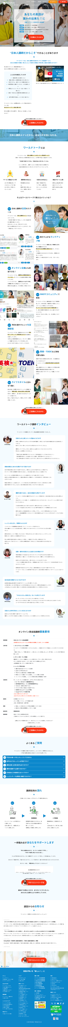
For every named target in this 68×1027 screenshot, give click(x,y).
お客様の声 (6, 988)
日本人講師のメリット (7, 987)
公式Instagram (54, 977)
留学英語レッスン (22, 1013)
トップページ (6, 977)
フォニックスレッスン (23, 1001)
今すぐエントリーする (36, 882)
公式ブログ (45, 1)
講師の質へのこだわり (7, 990)
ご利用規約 (37, 993)
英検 (51, 988)
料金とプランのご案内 (7, 1013)
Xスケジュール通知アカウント (56, 980)
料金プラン (46, 5)
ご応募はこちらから (36, 37)
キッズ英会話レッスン (23, 994)
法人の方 (28, 1)
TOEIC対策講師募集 (39, 983)
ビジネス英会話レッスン (23, 1003)
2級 (23, 988)
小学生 (51, 989)
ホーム (1, 966)
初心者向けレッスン (23, 985)
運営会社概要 (37, 998)
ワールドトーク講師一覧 (8, 996)
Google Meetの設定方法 (8, 1004)
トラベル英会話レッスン (23, 1006)
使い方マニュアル (22, 977)
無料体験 (64, 1)
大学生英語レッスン (23, 1000)
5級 (29, 988)
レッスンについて (36, 5)
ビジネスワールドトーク (55, 994)
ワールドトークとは (7, 985)
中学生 (54, 989)
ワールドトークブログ (55, 986)
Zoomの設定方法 (7, 1005)
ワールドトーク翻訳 (55, 998)
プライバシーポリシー (39, 994)
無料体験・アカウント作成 (8, 979)
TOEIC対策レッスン (23, 990)
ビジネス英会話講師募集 (39, 986)
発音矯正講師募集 (38, 985)
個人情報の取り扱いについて (40, 995)
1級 (19, 988)
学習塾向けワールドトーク (56, 995)
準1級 (21, 988)
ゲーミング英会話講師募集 (40, 988)
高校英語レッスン (22, 998)
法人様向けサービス (23, 1010)
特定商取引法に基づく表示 (40, 997)
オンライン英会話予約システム (56, 1000)
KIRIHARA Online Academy (56, 997)
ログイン (54, 1)
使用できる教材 (6, 1007)
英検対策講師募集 (38, 982)
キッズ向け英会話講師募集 (40, 979)
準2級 (25, 988)
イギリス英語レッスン (23, 1009)
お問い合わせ (21, 980)
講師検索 (26, 5)
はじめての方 (15, 5)
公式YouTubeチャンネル (55, 982)
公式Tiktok (53, 983)
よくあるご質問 (22, 979)
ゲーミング (58, 989)
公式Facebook (54, 985)
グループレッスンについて (24, 1016)
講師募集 (39, 1)
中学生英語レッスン (23, 997)
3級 (26, 988)
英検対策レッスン (22, 987)
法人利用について (7, 991)
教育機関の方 (33, 1)
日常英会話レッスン (23, 1004)
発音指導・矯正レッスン (23, 991)
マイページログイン (7, 980)
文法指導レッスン (22, 992)
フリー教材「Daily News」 (8, 1008)
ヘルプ (54, 5)
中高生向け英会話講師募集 (40, 980)
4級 (28, 988)
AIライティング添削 (22, 1014)
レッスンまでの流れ (7, 1002)
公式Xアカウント (54, 979)
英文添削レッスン (22, 1007)
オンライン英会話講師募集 (40, 977)
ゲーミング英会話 (22, 1012)
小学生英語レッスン (23, 995)
